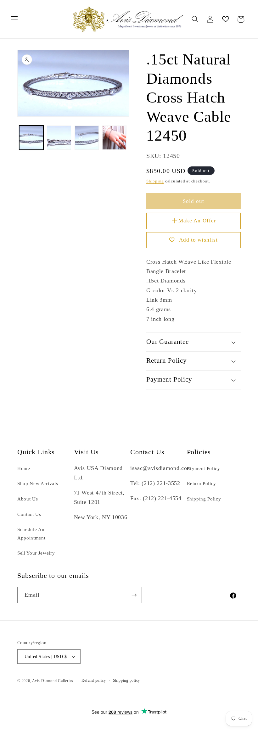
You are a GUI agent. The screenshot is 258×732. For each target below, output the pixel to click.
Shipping (155, 181)
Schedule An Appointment (31, 533)
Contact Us (29, 514)
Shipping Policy (204, 498)
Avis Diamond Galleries (52, 681)
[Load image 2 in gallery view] (59, 138)
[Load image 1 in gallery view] (31, 138)
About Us (27, 498)
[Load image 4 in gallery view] (114, 138)
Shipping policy (126, 680)
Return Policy (201, 483)
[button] (14, 19)
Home (23, 468)
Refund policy (93, 680)
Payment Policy (203, 468)
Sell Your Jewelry (36, 553)
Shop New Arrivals (37, 483)
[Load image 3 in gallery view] (87, 138)
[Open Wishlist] (225, 19)
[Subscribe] (134, 595)
